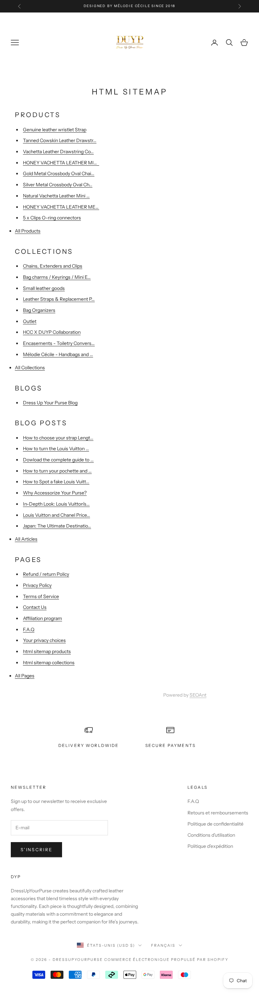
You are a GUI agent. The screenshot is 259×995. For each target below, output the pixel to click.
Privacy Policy (37, 585)
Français (163, 945)
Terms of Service (41, 596)
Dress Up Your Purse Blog (50, 403)
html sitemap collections (49, 663)
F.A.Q (28, 629)
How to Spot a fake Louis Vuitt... (56, 482)
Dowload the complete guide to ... (58, 460)
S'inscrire (36, 849)
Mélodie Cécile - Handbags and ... (58, 354)
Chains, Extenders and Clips (52, 266)
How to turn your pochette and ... (57, 471)
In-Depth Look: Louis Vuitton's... (56, 504)
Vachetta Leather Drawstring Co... (58, 152)
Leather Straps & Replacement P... (59, 299)
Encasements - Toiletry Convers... (59, 343)
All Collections (30, 368)
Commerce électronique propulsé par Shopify (166, 959)
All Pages (24, 676)
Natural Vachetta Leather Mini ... (56, 196)
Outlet (29, 321)
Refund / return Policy (46, 574)
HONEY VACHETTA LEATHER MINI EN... (66, 163)
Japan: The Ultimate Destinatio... (57, 526)
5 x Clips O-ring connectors (52, 218)
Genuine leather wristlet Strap (54, 130)
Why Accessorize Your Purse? (55, 493)
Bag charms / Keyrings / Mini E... (57, 277)
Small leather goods (44, 288)
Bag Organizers (39, 310)
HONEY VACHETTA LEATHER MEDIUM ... (68, 207)
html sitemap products (47, 651)
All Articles (26, 539)
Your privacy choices (44, 640)
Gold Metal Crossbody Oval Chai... (58, 173)
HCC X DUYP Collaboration (52, 332)
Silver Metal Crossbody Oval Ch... (57, 185)
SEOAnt (198, 695)
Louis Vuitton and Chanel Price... (56, 515)
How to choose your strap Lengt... (58, 438)
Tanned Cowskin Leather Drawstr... (59, 140)
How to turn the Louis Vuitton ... (56, 449)
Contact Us (35, 607)
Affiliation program (42, 618)
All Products (27, 231)
